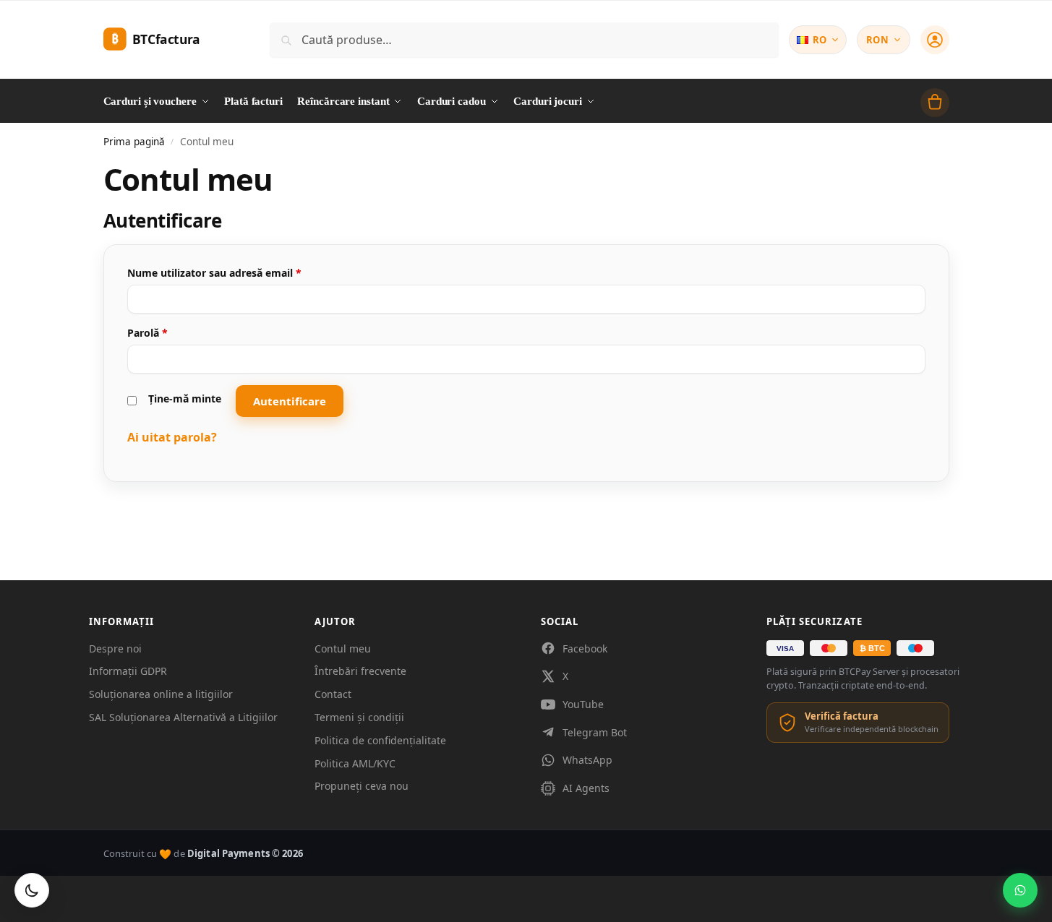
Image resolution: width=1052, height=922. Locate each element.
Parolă (175, 332)
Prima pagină (134, 141)
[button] (934, 102)
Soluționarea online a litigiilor (161, 694)
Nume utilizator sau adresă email (242, 272)
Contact (333, 694)
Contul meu (343, 648)
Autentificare (289, 401)
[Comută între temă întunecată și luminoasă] (31, 890)
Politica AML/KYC (355, 763)
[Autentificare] (934, 39)
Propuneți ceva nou (362, 786)
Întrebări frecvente (360, 671)
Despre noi (115, 648)
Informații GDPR (128, 671)
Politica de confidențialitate (380, 740)
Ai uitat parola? (172, 437)
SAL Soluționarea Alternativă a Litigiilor (183, 717)
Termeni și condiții (359, 717)
